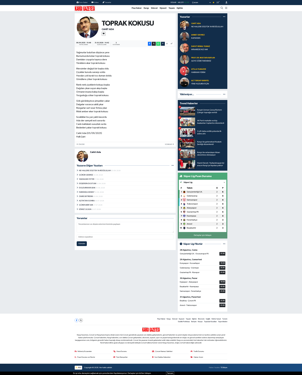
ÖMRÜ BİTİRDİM (86, 196)
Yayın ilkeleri (222, 321)
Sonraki (168, 144)
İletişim (194, 321)
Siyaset (163, 8)
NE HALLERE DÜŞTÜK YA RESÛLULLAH (95, 171)
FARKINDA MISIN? (87, 192)
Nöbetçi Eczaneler (85, 351)
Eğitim (180, 8)
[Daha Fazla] (163, 44)
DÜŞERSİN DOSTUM (88, 184)
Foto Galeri (83, 2)
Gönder (81, 244)
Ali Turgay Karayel (200, 81)
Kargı (146, 8)
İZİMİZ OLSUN (85, 209)
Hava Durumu (122, 351)
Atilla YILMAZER (198, 69)
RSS (79, 367)
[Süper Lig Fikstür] (224, 244)
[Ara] (222, 8)
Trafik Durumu (198, 351)
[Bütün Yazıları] (173, 166)
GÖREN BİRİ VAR (86, 205)
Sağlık (208, 319)
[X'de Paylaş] (154, 44)
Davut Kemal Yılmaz (200, 46)
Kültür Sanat (216, 319)
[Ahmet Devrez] (184, 36)
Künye (200, 321)
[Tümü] (224, 17)
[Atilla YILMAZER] (184, 71)
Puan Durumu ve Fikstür (86, 357)
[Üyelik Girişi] (225, 2)
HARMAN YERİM (198, 72)
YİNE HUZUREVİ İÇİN (200, 84)
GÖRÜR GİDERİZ (86, 175)
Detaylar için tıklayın (202, 235)
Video (96, 2)
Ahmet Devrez (198, 35)
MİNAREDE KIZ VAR (199, 50)
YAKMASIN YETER (87, 179)
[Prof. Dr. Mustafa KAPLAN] (184, 59)
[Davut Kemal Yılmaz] (184, 48)
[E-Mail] (104, 34)
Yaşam (172, 8)
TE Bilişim (223, 367)
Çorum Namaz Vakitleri (163, 351)
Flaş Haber (137, 8)
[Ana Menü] (226, 8)
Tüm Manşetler (122, 357)
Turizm (224, 319)
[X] (81, 320)
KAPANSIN (195, 38)
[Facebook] (77, 320)
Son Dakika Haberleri (162, 357)
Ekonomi (201, 319)
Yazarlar (108, 2)
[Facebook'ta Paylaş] (149, 44)
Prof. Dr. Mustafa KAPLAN (203, 58)
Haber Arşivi (198, 357)
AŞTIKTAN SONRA (87, 201)
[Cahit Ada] (88, 27)
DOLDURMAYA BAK (87, 188)
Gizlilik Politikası (184, 321)
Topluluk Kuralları (210, 321)
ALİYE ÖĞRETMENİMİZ (201, 61)
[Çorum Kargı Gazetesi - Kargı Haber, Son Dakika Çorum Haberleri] (85, 8)
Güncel (154, 8)
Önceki (81, 144)
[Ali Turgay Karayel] (184, 82)
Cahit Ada (108, 29)
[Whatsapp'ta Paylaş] (158, 44)
